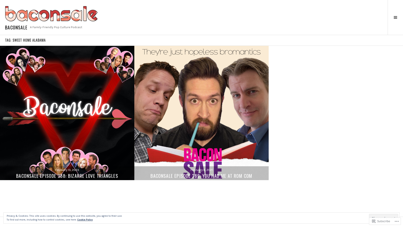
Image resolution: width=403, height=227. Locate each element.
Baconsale (16, 27)
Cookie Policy (85, 219)
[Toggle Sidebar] (395, 17)
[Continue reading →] (67, 113)
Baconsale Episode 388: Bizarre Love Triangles (67, 175)
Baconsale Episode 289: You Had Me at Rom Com (201, 175)
